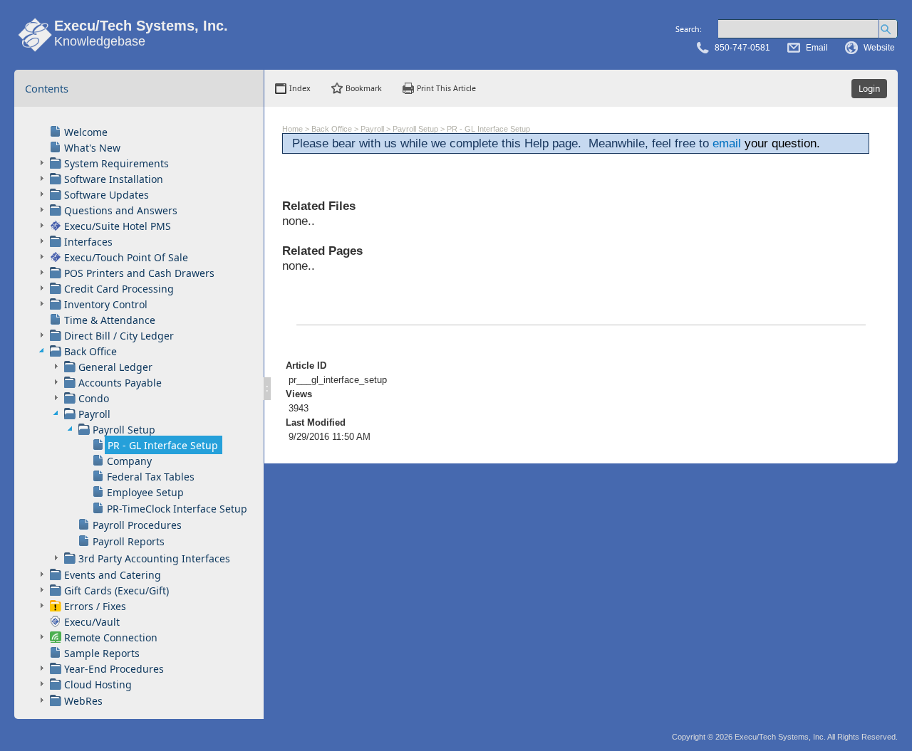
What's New (92, 147)
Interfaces (88, 241)
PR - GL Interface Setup (163, 445)
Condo (93, 398)
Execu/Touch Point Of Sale (126, 257)
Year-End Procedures (114, 669)
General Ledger (115, 367)
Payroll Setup (124, 429)
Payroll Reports (129, 541)
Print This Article (446, 88)
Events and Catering (112, 575)
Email (817, 48)
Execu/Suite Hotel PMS (117, 226)
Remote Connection (110, 637)
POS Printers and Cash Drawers (139, 273)
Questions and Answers (120, 210)
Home (292, 129)
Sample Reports (102, 653)
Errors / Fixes (95, 606)
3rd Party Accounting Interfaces (154, 558)
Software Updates (106, 194)
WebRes (83, 701)
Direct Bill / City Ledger (119, 335)
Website (879, 48)
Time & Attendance (109, 320)
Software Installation (113, 179)
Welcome (86, 132)
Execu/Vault (92, 622)
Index (300, 88)
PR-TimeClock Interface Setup (177, 508)
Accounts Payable (120, 382)
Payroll (94, 414)
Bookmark (364, 88)
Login (869, 89)
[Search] (888, 28)
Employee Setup (145, 492)
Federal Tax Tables (151, 476)
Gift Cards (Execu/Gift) (116, 590)
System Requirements (116, 163)
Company (129, 461)
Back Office (90, 351)
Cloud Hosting (98, 684)
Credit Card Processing (119, 288)
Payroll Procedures (137, 525)
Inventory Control (105, 304)
